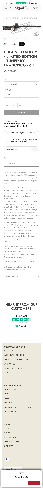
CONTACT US (9, 364)
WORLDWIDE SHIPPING (14, 355)
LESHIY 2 (8, 394)
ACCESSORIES (10, 437)
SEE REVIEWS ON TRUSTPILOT (17, 359)
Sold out (21, 113)
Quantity (7, 100)
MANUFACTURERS (11, 442)
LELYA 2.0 (8, 398)
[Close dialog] (40, 470)
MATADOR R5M (10, 403)
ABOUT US (8, 350)
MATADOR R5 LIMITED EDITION (17, 407)
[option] (21, 28)
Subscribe (34, 483)
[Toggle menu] (5, 7)
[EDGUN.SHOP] (21, 7)
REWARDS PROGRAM (13, 368)
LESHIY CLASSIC (11, 389)
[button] (21, 164)
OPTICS (7, 428)
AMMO (7, 433)
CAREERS (8, 373)
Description (8, 158)
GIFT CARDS (9, 446)
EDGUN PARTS (10, 412)
